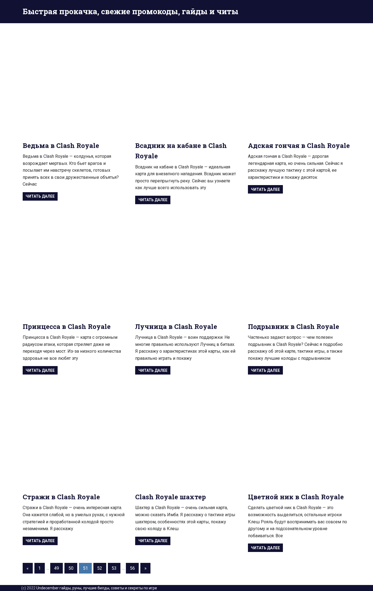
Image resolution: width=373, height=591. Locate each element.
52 (99, 568)
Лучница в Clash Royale (176, 326)
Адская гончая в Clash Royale (299, 145)
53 (114, 568)
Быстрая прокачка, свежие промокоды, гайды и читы (130, 11)
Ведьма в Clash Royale (61, 145)
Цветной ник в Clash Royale (296, 496)
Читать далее (40, 196)
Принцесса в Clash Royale (67, 326)
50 (71, 568)
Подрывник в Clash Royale (293, 326)
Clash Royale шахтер (170, 496)
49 (56, 568)
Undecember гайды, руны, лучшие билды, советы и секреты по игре (96, 588)
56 (132, 568)
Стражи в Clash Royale (61, 496)
